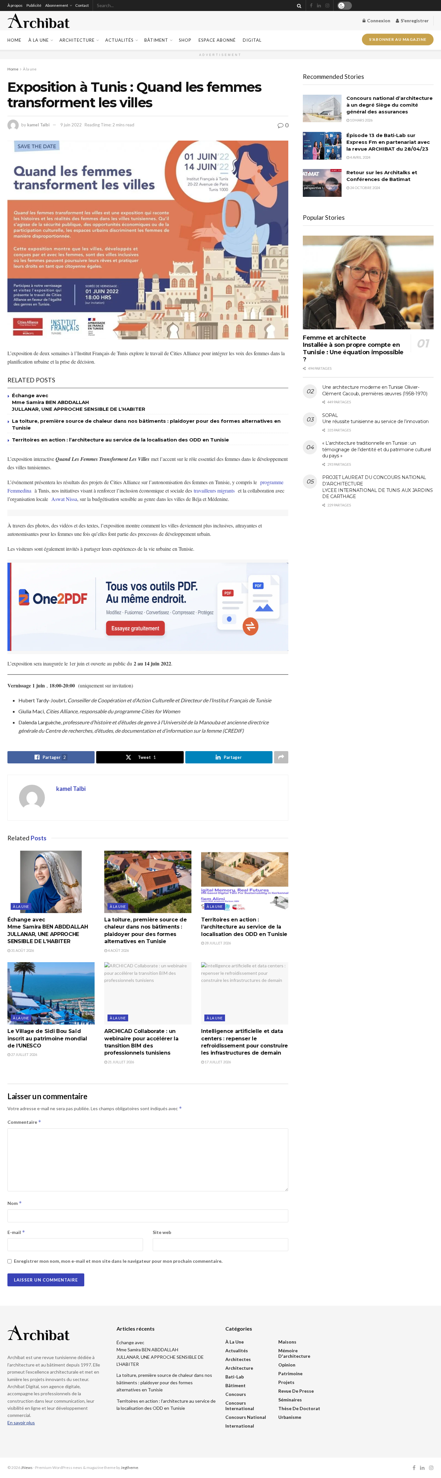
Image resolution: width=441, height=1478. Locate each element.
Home (14, 40)
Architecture (77, 40)
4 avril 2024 (359, 157)
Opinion (286, 1364)
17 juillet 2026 (217, 1062)
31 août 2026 (22, 950)
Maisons (287, 1342)
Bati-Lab (234, 1376)
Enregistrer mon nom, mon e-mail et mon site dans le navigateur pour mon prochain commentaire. (118, 1261)
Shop (185, 40)
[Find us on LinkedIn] (319, 5)
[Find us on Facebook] (311, 5)
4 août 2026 (118, 950)
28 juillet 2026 (217, 943)
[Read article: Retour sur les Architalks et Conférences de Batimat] (322, 183)
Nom (14, 1203)
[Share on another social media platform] (281, 757)
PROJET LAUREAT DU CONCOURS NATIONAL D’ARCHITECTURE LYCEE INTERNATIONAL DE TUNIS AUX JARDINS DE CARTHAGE (377, 486)
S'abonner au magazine (397, 40)
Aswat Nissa (64, 498)
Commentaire (24, 1122)
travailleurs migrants (214, 490)
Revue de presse (296, 1391)
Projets (286, 1382)
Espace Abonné (217, 40)
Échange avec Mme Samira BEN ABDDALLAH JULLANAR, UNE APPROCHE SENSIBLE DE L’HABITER (78, 402)
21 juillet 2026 (120, 1062)
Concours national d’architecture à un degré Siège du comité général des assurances (389, 105)
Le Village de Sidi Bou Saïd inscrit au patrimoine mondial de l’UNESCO (47, 1038)
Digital (252, 40)
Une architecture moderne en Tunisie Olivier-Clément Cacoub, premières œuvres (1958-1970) (374, 390)
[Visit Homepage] (38, 20)
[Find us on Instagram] (327, 5)
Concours (235, 1394)
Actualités (119, 40)
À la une (38, 40)
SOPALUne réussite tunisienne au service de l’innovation (375, 418)
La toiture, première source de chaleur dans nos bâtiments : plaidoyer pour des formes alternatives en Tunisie (164, 1382)
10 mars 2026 (361, 120)
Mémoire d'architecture (294, 1353)
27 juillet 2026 (23, 1054)
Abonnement (56, 5)
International (239, 1426)
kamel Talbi (38, 124)
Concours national (245, 1417)
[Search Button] (298, 5)
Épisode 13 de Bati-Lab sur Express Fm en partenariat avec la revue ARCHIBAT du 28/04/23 (388, 142)
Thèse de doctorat (299, 1408)
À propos (15, 5)
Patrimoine (290, 1373)
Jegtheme (129, 1467)
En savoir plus (21, 1422)
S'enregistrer (414, 20)
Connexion (378, 20)
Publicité (33, 5)
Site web (162, 1232)
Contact (82, 5)
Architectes (238, 1359)
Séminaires (290, 1399)
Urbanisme (289, 1417)
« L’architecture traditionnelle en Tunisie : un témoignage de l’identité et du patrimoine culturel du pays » (376, 449)
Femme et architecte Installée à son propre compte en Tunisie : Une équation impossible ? (353, 348)
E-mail (16, 1232)
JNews (27, 1467)
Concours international (239, 1405)
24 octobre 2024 (364, 188)
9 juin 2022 (71, 124)
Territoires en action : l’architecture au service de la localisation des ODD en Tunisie (120, 440)
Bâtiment (156, 40)
